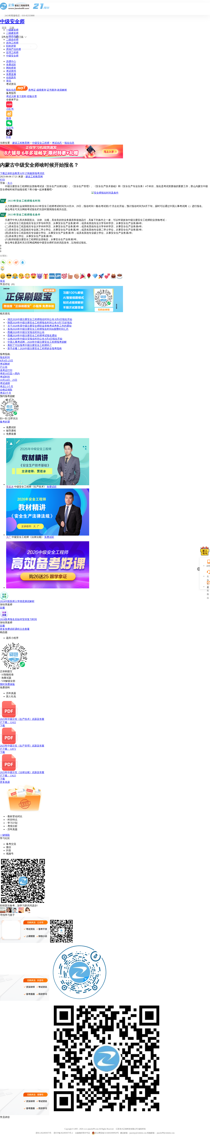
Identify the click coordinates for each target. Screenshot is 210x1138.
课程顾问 (208, 587)
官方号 (5, 37)
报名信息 (11, 90)
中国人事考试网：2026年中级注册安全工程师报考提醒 (37, 342)
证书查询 (52, 90)
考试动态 (57, 143)
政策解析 (62, 90)
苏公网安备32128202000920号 (107, 1133)
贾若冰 (10, 486)
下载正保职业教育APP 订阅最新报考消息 (22, 173)
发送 (2, 281)
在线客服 (208, 576)
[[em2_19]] (113, 276)
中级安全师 (12, 21)
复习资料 (21, 96)
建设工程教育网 (21, 143)
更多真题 (5, 782)
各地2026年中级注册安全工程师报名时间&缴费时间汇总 (38, 329)
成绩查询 (41, 90)
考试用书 (11, 71)
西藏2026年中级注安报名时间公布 (26, 332)
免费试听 (11, 64)
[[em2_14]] (82, 276)
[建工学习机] (61, 157)
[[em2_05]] (27, 276)
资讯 (8, 80)
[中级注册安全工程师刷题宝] (61, 311)
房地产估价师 (13, 49)
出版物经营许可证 (82, 1133)
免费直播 (11, 74)
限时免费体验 (7, 684)
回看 (2, 607)
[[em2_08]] (46, 276)
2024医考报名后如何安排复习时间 (18, 619)
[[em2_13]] (76, 276)
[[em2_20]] (119, 276)
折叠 (198, 569)
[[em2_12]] (70, 276)
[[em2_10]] (58, 276)
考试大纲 (11, 96)
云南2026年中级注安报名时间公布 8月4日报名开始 (35, 338)
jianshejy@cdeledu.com (138, 1133)
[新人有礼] (205, 551)
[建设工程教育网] (105, 6)
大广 (8, 537)
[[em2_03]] (15, 276)
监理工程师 (12, 52)
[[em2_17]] (101, 276)
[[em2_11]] (64, 276)
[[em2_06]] (33, 276)
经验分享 (32, 96)
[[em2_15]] (89, 276)
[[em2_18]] (107, 276)
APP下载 (19, 37)
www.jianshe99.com (90, 1129)
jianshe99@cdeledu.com (165, 1133)
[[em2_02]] (9, 276)
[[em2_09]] (52, 276)
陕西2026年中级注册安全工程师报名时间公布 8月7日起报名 (40, 322)
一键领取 (5, 835)
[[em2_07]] (39, 276)
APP (207, 566)
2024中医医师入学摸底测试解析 (17, 601)
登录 (4, 28)
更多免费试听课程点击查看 (15, 629)
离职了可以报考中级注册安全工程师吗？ (30, 345)
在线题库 (11, 77)
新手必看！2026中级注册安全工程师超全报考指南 (35, 348)
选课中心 (11, 61)
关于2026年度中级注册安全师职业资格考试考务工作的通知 (39, 325)
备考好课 (5, 421)
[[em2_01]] (3, 276)
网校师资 (11, 68)
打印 (2, 179)
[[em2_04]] (21, 276)
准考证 (32, 90)
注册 (12, 28)
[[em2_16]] (95, 276)
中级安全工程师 (40, 143)
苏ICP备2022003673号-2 (63, 1133)
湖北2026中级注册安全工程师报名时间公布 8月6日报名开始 (40, 319)
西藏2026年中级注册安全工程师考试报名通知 (32, 335)
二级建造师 (12, 33)
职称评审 (11, 46)
